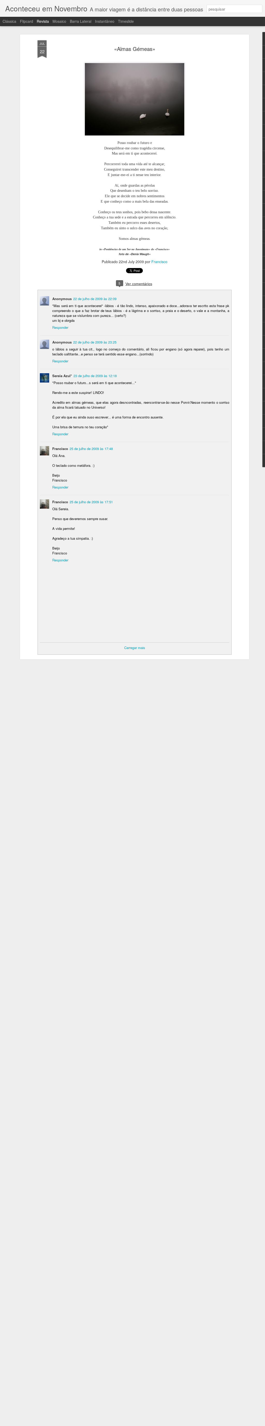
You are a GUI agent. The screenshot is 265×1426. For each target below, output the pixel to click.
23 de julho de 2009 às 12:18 (95, 375)
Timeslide (126, 21)
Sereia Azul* (62, 375)
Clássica (9, 21)
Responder (60, 327)
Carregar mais (134, 647)
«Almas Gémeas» (134, 48)
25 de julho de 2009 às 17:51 (91, 501)
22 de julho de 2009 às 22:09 (94, 298)
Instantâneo (104, 21)
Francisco (159, 261)
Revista (43, 21)
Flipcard (26, 21)
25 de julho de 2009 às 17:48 (91, 448)
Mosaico (59, 21)
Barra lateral (80, 21)
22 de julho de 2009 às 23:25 (94, 342)
